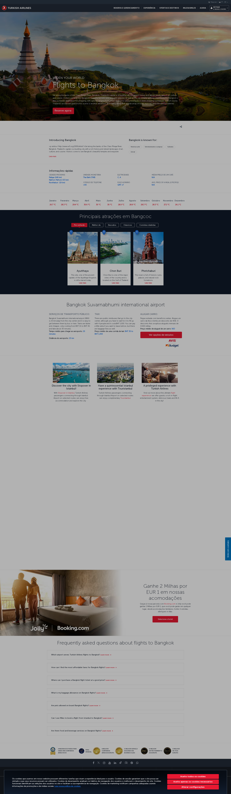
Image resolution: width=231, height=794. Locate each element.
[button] (193, 787)
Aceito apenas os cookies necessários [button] (193, 781)
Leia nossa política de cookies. (68, 786)
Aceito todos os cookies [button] (193, 776)
